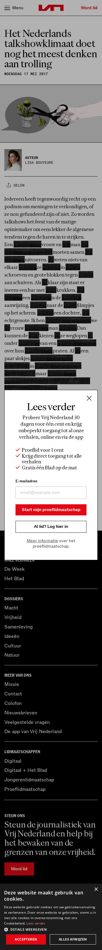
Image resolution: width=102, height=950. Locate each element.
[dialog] (51, 917)
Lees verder (35, 923)
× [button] (96, 889)
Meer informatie (42, 541)
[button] (51, 929)
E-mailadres (26, 481)
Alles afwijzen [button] (73, 939)
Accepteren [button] (26, 939)
